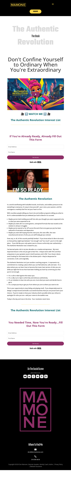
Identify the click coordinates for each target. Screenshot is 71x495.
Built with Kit (35, 162)
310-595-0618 (35, 459)
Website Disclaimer (36, 466)
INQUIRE (35, 11)
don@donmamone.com (35, 452)
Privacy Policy (59, 464)
